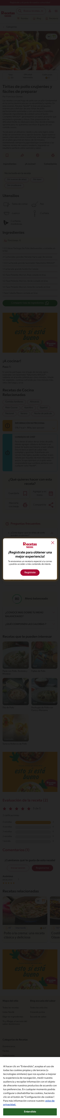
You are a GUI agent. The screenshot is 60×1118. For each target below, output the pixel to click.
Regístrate (30, 572)
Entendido (30, 1112)
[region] (30, 1087)
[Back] (52, 543)
